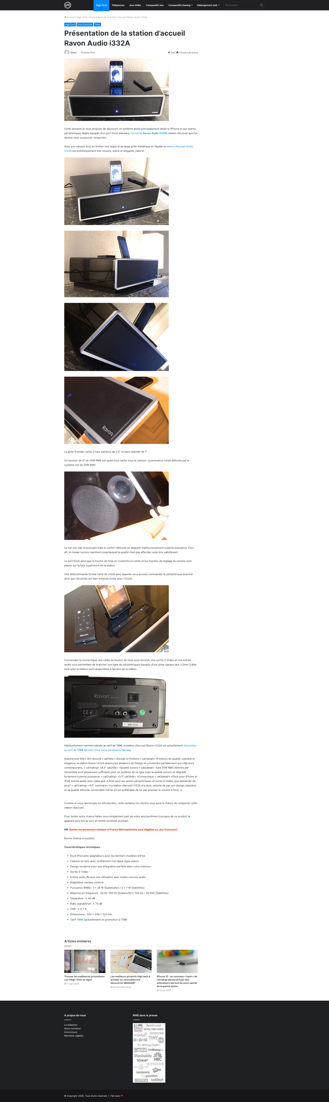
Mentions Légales (73, 1035)
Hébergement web (207, 5)
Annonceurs (70, 1032)
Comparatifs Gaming (179, 5)
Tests (97, 24)
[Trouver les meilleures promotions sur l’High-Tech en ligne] (84, 961)
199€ (80, 919)
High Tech (101, 5)
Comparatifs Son (155, 5)
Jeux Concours (85, 24)
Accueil (70, 17)
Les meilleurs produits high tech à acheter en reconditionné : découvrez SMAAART (130, 979)
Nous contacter (72, 1028)
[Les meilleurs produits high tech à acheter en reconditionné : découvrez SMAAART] (131, 961)
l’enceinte (148, 133)
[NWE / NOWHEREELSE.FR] (67, 5)
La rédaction (70, 1024)
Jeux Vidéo (135, 5)
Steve (73, 52)
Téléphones (118, 5)
